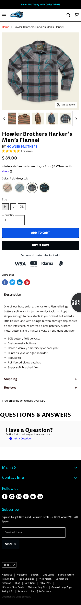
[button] (40, 301)
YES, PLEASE (65, 331)
